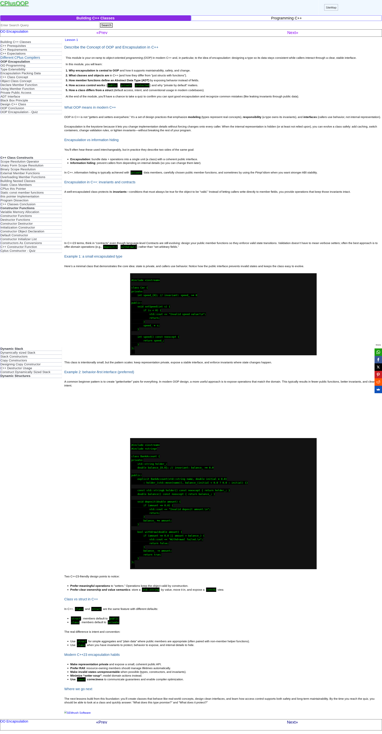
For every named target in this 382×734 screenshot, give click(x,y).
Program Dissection (14, 200)
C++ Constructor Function (18, 247)
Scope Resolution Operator (19, 161)
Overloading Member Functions (22, 177)
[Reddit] (378, 382)
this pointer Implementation (19, 196)
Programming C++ (286, 18)
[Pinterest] (378, 374)
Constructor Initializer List (18, 239)
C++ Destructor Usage (16, 368)
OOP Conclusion (12, 108)
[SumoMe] (378, 389)
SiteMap (331, 7)
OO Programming (12, 65)
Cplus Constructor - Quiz (18, 251)
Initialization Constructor (17, 227)
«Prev (101, 32)
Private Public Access (15, 92)
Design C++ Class (13, 104)
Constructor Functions (16, 216)
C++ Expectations (13, 53)
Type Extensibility (13, 69)
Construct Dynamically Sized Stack (25, 372)
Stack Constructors (14, 356)
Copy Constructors (13, 360)
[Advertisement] (31, 135)
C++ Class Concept (14, 77)
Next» (292, 32)
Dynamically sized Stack (17, 352)
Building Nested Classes (17, 181)
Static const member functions (22, 192)
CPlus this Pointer (13, 188)
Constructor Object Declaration (22, 231)
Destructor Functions (15, 219)
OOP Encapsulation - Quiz (19, 112)
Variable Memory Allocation (19, 212)
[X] (378, 367)
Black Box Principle (14, 100)
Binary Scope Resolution (18, 169)
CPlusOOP (14, 3)
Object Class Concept (15, 81)
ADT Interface (10, 96)
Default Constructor (14, 235)
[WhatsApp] (378, 352)
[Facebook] (378, 359)
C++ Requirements (13, 49)
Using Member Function (17, 89)
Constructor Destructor (16, 223)
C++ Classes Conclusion (18, 204)
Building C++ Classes (15, 42)
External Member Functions (20, 173)
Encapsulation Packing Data (20, 73)
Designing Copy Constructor (20, 364)
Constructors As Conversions (21, 243)
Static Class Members (16, 185)
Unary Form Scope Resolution (21, 165)
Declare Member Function (18, 85)
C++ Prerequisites (13, 46)
